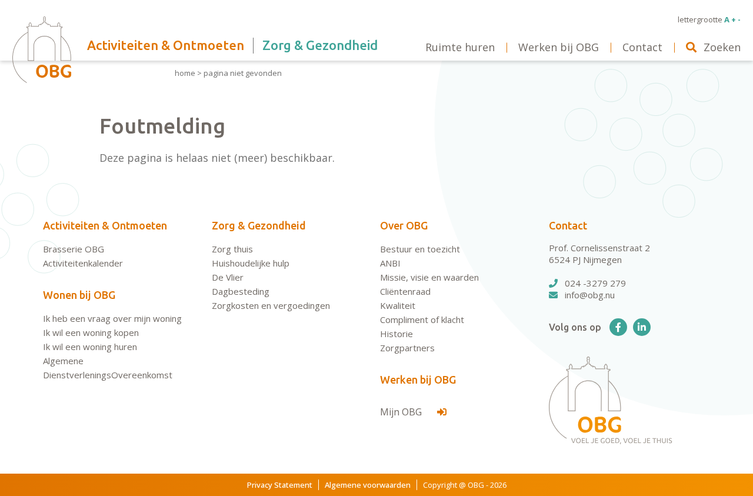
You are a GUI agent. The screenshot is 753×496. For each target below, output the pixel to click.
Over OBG (404, 225)
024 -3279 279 (595, 283)
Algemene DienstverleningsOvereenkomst (107, 368)
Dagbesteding (240, 291)
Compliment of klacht (422, 319)
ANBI (390, 263)
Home (185, 73)
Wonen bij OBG (79, 295)
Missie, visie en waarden (429, 277)
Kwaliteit (397, 305)
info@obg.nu (590, 295)
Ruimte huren (460, 47)
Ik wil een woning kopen (91, 332)
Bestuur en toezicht (420, 249)
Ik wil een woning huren (90, 346)
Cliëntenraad (405, 291)
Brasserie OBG (73, 249)
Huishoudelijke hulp (250, 263)
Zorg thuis (232, 249)
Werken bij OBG (418, 379)
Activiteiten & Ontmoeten (105, 225)
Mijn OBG (402, 411)
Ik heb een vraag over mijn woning (112, 318)
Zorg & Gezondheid (259, 225)
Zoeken (722, 47)
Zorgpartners (407, 348)
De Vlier (228, 277)
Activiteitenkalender (83, 263)
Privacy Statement (279, 485)
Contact (568, 225)
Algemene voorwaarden (368, 485)
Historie (396, 333)
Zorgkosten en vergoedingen (271, 305)
